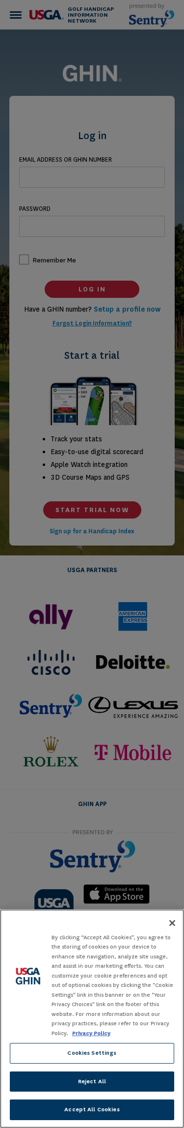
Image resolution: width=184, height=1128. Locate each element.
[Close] (172, 923)
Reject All (92, 1081)
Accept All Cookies (91, 1109)
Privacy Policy (91, 1033)
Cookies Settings (91, 1053)
